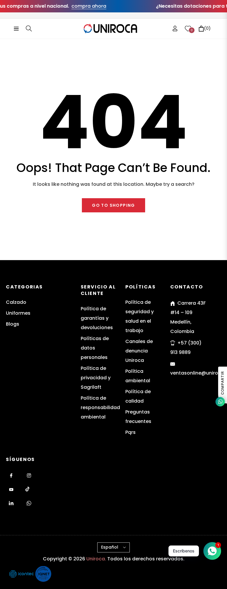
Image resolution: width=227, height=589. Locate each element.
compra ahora (82, 6)
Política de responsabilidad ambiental (100, 407)
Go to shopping (113, 205)
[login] (175, 28)
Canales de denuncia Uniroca (139, 351)
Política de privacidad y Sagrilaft (96, 378)
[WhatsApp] (29, 503)
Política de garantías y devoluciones (97, 318)
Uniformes (18, 313)
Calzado (16, 302)
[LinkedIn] (11, 503)
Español (109, 547)
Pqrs (130, 432)
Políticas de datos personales (95, 348)
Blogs (12, 324)
